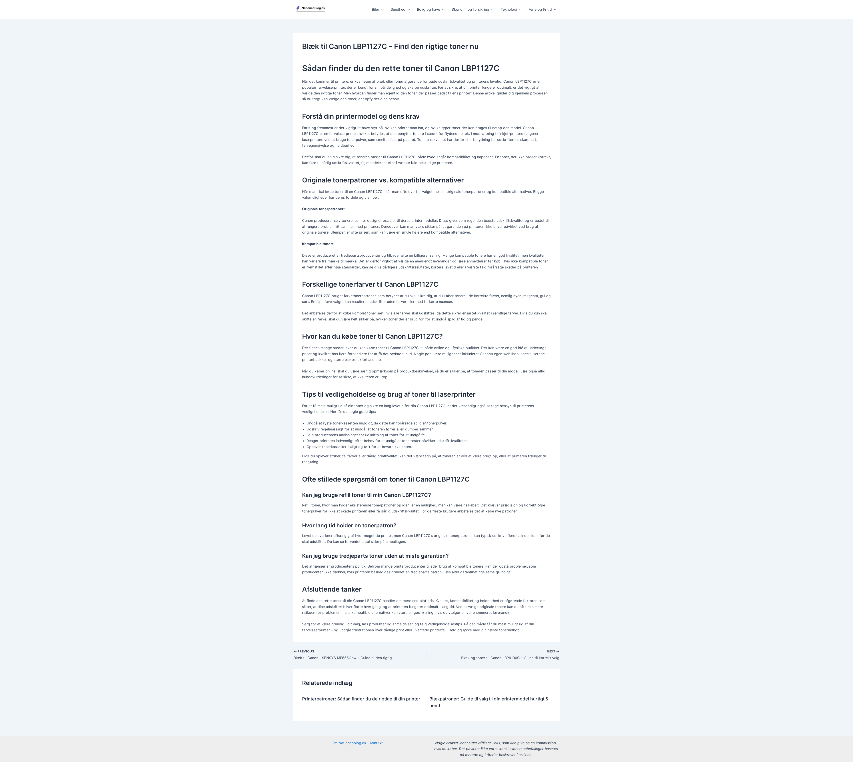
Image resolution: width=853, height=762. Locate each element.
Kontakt (376, 743)
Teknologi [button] (509, 9)
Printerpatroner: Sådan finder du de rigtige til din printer (361, 699)
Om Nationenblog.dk (349, 743)
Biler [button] (375, 9)
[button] (381, 9)
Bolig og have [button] (428, 9)
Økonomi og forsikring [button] (470, 9)
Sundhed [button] (398, 9)
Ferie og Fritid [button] (540, 9)
